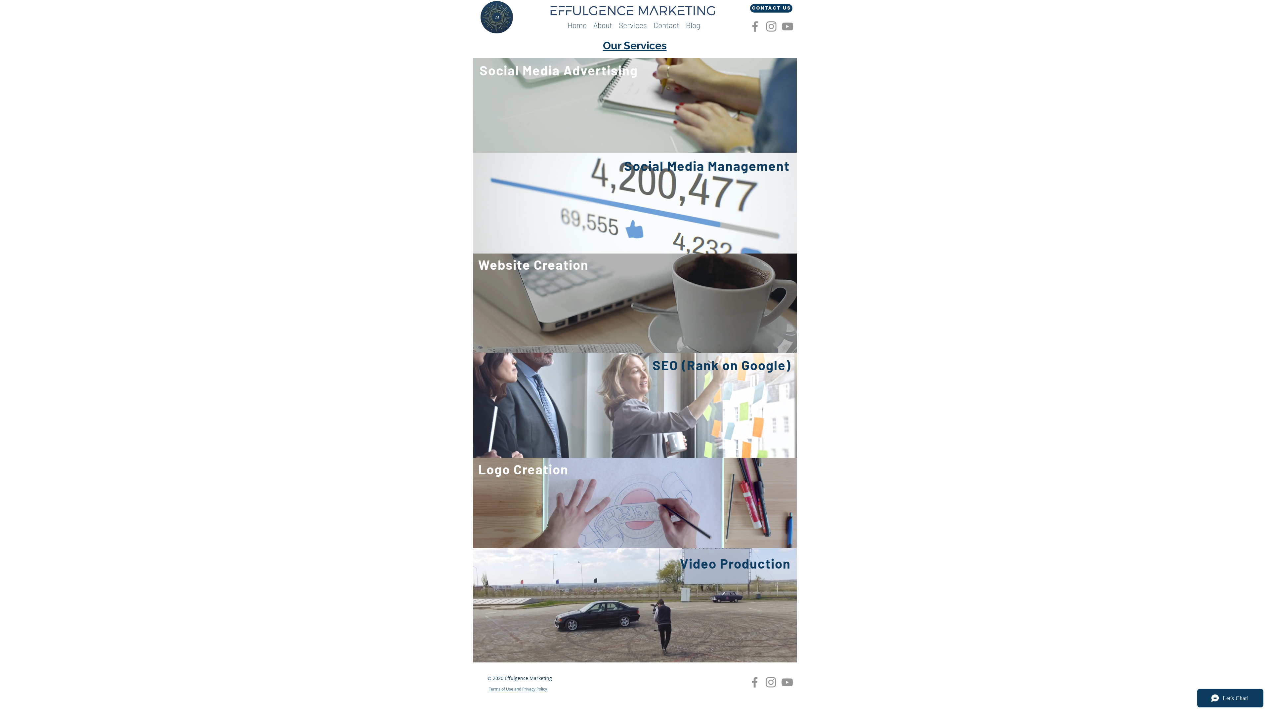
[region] (635, 105)
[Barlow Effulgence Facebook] (755, 26)
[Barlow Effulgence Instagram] (771, 26)
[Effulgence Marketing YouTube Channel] (787, 26)
